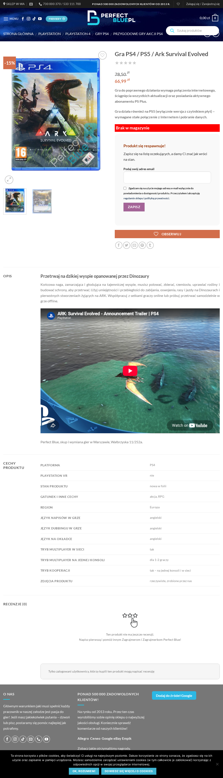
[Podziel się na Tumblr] (150, 245)
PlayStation (49, 34)
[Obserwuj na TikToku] (34, 19)
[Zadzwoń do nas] (38, 739)
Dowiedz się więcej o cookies (129, 771)
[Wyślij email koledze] (134, 245)
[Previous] (11, 117)
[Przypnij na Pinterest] (142, 245)
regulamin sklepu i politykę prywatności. (146, 198)
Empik (127, 738)
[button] (203, 4)
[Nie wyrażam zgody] (217, 765)
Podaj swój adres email (138, 169)
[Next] (101, 117)
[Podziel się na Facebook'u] (118, 245)
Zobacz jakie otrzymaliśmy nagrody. (104, 748)
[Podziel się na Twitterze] (126, 245)
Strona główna (18, 34)
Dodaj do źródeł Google (174, 695)
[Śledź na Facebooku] (23, 19)
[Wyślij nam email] (30, 739)
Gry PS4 (102, 34)
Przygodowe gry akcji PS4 (138, 34)
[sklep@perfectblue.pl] (31, 4)
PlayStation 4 (77, 34)
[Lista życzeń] (178, 4)
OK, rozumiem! (84, 771)
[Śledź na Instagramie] (28, 19)
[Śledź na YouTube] (40, 19)
